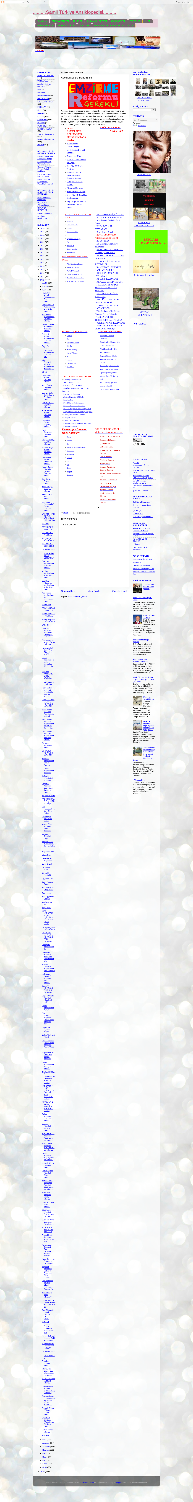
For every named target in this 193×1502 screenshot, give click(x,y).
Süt (68, 465)
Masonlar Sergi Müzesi (148, 698)
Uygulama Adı (47, 878)
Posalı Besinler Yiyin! (74, 274)
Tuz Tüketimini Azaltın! (75, 278)
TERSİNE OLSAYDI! (144, 225)
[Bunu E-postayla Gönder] (78, 513)
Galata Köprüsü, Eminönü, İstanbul (47, 1117)
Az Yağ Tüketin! (73, 271)
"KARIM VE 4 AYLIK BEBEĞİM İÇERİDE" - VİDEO (47, 1106)
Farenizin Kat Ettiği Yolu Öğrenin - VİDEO (47, 651)
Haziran (45, 1450)
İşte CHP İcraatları (140, 490)
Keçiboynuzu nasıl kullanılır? (74, 415)
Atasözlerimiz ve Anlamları (44, 85)
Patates (69, 360)
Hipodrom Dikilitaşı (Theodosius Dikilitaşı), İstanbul (48, 1422)
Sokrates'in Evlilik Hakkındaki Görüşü (140, 660)
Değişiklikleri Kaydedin (47, 859)
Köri (68, 235)
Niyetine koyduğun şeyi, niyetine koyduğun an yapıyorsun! (148, 725)
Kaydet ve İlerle (48, 796)
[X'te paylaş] (83, 513)
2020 (42, 249)
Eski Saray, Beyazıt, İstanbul (46, 481)
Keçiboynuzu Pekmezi (71, 420)
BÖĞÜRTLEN (102, 241)
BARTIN (45, 625)
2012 (42, 277)
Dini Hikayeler (43, 96)
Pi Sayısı (41, 123)
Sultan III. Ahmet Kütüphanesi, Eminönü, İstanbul (48, 338)
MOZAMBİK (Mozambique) (43, 204)
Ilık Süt (69, 346)
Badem (69, 336)
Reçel (69, 461)
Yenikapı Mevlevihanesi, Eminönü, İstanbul (48, 574)
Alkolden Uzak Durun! (75, 264)
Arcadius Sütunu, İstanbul (46, 1363)
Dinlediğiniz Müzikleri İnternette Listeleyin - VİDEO (47, 632)
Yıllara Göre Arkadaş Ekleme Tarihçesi (47, 827)
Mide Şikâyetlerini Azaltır (109, 369)
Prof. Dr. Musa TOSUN (149, 617)
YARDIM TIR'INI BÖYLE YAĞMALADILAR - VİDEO (48, 517)
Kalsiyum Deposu (69, 418)
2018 (42, 256)
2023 (42, 239)
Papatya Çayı (71, 363)
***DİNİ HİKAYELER (45, 76)
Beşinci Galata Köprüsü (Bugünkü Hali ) (48, 999)
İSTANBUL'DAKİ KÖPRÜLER (48, 928)
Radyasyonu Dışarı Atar (71, 394)
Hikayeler (41, 113)
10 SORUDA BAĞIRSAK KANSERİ (47, 1229)
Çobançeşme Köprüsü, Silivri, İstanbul (47, 1174)
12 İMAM (136, 544)
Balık (69, 437)
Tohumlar (70, 246)
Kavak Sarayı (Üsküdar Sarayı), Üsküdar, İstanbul (47, 471)
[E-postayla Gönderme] (74, 513)
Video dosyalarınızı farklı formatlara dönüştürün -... (48, 663)
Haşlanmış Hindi (73, 343)
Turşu (69, 468)
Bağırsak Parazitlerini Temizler (74, 406)
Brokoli (69, 228)
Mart (44, 1460)
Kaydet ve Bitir (48, 852)
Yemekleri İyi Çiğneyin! (75, 281)
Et (68, 444)
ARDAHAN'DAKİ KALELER (48, 609)
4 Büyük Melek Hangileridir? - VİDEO (48, 1346)
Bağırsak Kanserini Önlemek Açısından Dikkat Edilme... (47, 1272)
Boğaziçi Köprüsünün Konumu (48, 778)
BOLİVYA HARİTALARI (42, 217)
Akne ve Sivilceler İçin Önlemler (110, 214)
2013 (42, 273)
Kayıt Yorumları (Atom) (77, 597)
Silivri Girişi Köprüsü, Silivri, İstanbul (46, 1196)
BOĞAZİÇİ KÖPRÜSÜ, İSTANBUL (47, 753)
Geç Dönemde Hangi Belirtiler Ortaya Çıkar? (48, 1314)
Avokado (70, 221)
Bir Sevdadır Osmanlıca (144, 275)
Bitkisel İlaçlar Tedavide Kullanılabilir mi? (48, 1238)
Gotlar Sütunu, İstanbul (48, 1431)
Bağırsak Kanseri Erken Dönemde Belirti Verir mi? (47, 1327)
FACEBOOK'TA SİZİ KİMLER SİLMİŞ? (48, 801)
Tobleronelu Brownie (141, 566)
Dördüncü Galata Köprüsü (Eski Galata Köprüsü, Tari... (48, 1018)
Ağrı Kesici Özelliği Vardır (72, 385)
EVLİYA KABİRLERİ (45, 102)
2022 (42, 242)
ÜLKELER (78, 21)
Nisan (45, 1457)
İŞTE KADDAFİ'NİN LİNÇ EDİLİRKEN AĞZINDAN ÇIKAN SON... (48, 917)
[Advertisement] (83, 62)
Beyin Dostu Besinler (105, 232)
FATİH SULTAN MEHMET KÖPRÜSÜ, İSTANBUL (48, 703)
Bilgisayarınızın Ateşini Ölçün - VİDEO (48, 642)
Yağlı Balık (71, 252)
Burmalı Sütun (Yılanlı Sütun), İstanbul (48, 1411)
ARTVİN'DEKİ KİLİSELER (47, 534)
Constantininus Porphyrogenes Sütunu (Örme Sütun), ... (48, 1400)
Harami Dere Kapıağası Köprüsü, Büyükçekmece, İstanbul (48, 1185)
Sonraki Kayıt (68, 591)
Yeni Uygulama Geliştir (48, 898)
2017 (42, 259)
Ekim (44, 290)
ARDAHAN (46, 605)
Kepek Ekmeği (72, 350)
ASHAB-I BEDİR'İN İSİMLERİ (140, 540)
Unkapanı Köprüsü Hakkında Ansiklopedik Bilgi (48, 956)
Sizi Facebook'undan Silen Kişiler (48, 810)
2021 (42, 245)
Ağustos (46, 1443)
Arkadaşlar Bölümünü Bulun (47, 819)
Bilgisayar (41, 92)
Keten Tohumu (72, 353)
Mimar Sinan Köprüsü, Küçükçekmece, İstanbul (48, 1147)
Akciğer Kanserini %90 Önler (73, 397)
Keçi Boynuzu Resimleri (72, 379)
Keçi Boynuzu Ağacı (70, 426)
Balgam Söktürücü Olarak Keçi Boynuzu (77, 412)
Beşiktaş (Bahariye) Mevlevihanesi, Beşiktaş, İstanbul (48, 585)
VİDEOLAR (135, 21)
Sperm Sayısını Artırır (71, 382)
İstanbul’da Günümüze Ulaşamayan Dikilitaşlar (48, 1372)
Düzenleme (46, 855)
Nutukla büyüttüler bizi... (143, 517)
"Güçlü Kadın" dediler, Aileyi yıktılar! (149, 587)
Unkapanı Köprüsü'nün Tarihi (48, 947)
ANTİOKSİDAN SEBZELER (109, 217)
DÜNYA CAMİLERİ (60, 21)
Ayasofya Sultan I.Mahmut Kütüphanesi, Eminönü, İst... (48, 351)
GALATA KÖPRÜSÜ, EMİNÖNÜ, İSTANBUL (47, 989)
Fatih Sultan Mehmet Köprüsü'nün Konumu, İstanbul (48, 735)
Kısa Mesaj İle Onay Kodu (48, 889)
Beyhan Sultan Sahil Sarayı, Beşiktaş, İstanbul (48, 396)
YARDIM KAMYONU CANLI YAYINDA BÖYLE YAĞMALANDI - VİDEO (48, 678)
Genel (39, 110)
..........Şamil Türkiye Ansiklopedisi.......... (74, 12)
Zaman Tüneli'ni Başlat (46, 836)
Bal (68, 339)
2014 (42, 270)
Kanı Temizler (68, 400)
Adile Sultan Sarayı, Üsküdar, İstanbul (47, 413)
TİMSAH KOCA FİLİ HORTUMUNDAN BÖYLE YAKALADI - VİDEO (48, 1077)
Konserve (70, 451)
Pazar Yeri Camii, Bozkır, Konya (44, 175)
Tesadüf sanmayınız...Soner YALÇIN (141, 465)
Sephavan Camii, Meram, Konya (44, 163)
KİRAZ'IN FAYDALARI (107, 279)
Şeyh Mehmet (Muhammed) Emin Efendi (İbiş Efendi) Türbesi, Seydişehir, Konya (144, 754)
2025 (42, 232)
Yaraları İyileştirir (106, 386)
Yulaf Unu (70, 367)
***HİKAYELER (43, 81)
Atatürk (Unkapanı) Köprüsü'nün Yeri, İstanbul (48, 967)
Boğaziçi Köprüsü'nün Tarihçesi (48, 770)
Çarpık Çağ (137, 510)
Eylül (44, 1440)
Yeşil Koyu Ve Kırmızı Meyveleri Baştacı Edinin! (76, 204)
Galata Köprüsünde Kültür (48, 1008)
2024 (42, 235)
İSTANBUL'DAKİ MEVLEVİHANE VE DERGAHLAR (48, 553)
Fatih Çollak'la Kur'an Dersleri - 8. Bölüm (141, 530)
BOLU (44, 372)
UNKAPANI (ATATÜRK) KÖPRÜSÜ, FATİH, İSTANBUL (47, 937)
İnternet (40, 145)
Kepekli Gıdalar (72, 232)
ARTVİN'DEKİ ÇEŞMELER (48, 545)
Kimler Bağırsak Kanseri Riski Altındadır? (48, 1338)
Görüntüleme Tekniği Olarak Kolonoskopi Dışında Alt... (48, 1285)
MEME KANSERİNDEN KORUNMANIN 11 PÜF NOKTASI (107, 288)
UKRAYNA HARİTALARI (42, 209)
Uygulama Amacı (46, 868)
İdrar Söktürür (105, 352)
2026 (42, 228)
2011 (42, 280)
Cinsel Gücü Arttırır (107, 345)
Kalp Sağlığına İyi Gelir (108, 356)
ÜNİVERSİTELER (45, 25)
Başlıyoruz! (46, 908)
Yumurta (70, 475)
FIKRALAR (41, 107)
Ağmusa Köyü (139, 780)
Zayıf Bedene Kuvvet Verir (109, 389)
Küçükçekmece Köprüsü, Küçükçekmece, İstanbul (48, 1137)
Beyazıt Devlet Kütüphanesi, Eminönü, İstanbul (48, 327)
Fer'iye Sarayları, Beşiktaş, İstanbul (47, 433)
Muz (68, 356)
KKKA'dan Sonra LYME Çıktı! (109, 282)
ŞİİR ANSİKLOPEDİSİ (97, 21)
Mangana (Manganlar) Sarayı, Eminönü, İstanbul (48, 506)
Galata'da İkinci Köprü (48, 1036)
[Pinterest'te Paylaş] (88, 513)
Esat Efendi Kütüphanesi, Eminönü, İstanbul (48, 318)
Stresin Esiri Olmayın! (76, 191)
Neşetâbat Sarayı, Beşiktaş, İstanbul (46, 423)
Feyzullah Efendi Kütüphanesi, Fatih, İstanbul (48, 297)
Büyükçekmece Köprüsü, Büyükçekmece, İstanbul (48, 1213)
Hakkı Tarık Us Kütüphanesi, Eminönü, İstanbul (48, 308)
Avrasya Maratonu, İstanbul (47, 745)
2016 (42, 263)
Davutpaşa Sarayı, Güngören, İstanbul (47, 460)
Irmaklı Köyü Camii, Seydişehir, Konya (45, 158)
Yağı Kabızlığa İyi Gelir (108, 382)
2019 (42, 252)
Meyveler (70, 454)
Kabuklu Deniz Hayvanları (76, 447)
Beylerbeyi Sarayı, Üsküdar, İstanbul (46, 378)
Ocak (44, 1467)
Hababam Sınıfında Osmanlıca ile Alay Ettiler (143, 477)
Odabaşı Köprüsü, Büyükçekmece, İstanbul (48, 1156)
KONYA (40, 116)
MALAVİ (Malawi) (44, 213)
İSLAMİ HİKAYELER (45, 140)
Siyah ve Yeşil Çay (73, 239)
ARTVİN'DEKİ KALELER (47, 528)
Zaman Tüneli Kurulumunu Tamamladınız (48, 845)
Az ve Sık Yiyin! (73, 267)
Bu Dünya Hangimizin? (142, 502)
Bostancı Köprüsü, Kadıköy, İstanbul (46, 1127)
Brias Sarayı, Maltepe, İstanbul (47, 489)
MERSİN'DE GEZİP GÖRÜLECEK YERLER (113, 25)
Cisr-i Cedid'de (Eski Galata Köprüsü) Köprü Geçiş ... (48, 1045)
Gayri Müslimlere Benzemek (140, 548)
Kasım (45, 286)
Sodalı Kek (137, 562)
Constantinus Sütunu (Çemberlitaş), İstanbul (48, 1389)
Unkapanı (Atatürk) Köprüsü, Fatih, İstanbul (46, 978)
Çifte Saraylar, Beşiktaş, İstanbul (48, 405)
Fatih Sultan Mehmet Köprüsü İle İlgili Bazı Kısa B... (47, 692)
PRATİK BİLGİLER (66, 25)
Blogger (119, 1483)
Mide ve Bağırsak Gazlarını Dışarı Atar (77, 409)
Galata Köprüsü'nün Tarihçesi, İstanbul (48, 1065)
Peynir (69, 458)
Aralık (45, 283)
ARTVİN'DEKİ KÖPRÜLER (48, 539)
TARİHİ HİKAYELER (45, 134)
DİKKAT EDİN (43, 99)
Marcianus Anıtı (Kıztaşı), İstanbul (48, 1381)
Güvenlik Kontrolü (46, 874)
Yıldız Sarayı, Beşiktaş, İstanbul (47, 387)
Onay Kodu (46, 893)
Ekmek (69, 440)
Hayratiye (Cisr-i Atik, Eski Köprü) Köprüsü (48, 1056)
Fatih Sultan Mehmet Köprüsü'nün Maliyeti (48, 713)
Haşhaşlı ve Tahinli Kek (142, 559)
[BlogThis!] (81, 513)
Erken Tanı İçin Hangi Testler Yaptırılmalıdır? (48, 1303)
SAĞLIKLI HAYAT (44, 129)
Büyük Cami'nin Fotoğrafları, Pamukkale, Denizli (45, 182)
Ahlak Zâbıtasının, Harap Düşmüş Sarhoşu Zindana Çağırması (143, 679)
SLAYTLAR (84, 25)
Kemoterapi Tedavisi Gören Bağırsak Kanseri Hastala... (47, 1250)
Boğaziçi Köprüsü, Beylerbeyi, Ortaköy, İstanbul (47, 788)
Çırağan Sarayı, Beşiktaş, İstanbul (48, 442)
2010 (42, 1472)
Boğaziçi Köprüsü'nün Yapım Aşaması (48, 762)
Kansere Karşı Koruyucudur (109, 366)
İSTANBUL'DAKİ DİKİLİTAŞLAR (48, 1354)
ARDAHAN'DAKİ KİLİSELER (48, 615)
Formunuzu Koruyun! (76, 156)
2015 (42, 266)
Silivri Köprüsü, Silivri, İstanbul (48, 1204)
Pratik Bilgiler (42, 126)
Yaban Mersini (72, 249)
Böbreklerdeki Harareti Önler (110, 342)
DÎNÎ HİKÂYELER (144, 175)
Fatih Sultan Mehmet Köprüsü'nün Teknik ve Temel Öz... (48, 723)
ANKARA (45, 1435)
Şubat (45, 1464)
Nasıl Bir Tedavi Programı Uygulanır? (48, 1261)
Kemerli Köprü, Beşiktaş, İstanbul (48, 1165)
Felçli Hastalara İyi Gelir (108, 349)
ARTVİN (45, 524)
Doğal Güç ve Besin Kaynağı (73, 403)
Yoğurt (69, 472)
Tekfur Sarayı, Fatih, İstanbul (48, 496)
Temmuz (46, 1447)
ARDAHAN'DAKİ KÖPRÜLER (48, 620)
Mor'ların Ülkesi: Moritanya (44, 199)
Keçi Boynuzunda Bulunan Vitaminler (77, 423)
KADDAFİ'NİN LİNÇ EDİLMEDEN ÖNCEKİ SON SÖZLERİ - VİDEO (48, 1092)
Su (68, 242)
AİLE (39, 89)
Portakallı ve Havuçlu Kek (143, 569)
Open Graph (47, 864)
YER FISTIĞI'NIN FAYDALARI (110, 323)
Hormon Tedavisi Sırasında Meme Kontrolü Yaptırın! (74, 175)
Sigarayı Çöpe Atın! (75, 188)
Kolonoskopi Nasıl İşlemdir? (47, 1295)
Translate (142, 126)
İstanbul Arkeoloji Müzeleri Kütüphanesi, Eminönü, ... (48, 364)
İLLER (148, 21)
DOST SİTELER (118, 21)
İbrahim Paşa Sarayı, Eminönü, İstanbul (47, 451)
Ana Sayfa (42, 21)
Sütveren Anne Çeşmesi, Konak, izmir (48, 1222)
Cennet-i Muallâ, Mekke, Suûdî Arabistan (44, 169)
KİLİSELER (42, 120)
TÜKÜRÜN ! (138, 514)
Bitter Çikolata (72, 225)
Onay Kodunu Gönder (47, 883)
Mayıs (45, 1453)
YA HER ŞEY (144, 223)
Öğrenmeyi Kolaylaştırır (108, 373)
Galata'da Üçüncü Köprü (46, 1029)
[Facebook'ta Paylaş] (86, 513)
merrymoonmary (87, 1483)
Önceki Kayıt (119, 591)
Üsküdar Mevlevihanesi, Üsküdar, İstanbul (48, 564)
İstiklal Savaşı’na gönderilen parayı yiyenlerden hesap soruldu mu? (144, 484)
